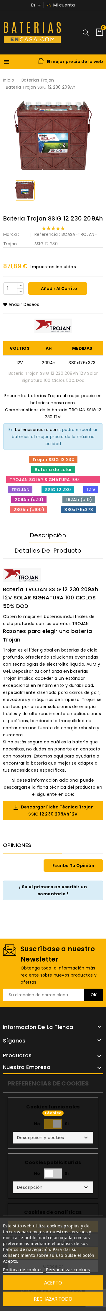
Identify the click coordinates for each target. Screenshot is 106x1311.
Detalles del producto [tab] (47, 550)
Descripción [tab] (48, 535)
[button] (53, 1137)
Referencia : (47, 234)
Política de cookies (23, 1269)
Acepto (53, 1282)
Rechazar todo (53, 1299)
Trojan (10, 244)
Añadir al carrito (58, 288)
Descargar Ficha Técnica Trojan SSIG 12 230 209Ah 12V (53, 810)
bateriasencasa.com (37, 429)
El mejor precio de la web (75, 61)
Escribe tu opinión (73, 866)
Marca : (11, 234)
